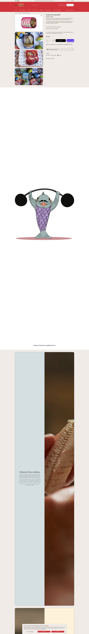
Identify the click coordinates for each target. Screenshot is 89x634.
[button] (70, 5)
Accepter (44, 631)
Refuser (58, 631)
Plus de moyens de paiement (70, 42)
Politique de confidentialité (41, 629)
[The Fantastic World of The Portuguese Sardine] (20, 5)
